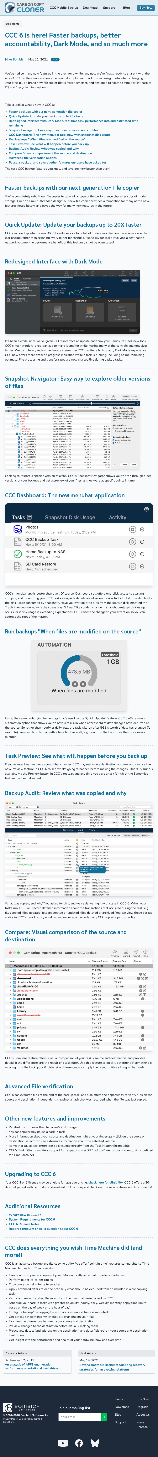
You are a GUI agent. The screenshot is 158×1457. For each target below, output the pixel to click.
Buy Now (142, 1399)
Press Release (142, 1424)
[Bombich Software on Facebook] (79, 1443)
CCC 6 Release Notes (24, 1224)
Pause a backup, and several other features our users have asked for (57, 162)
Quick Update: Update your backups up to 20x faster (47, 116)
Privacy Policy (10, 1418)
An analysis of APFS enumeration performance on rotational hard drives (32, 1366)
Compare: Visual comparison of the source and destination (50, 153)
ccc (55, 59)
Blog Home (12, 24)
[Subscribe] (104, 1417)
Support (120, 1422)
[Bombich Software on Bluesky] (95, 1443)
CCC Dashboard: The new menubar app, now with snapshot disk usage (60, 135)
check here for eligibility (105, 1182)
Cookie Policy (26, 1418)
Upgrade (142, 1407)
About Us (143, 1415)
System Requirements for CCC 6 (32, 1219)
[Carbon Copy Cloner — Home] (24, 7)
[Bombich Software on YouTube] (63, 1443)
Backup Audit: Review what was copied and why (44, 149)
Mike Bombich (15, 59)
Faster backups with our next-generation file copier (45, 112)
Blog (118, 1415)
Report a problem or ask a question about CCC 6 (43, 1229)
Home (119, 1399)
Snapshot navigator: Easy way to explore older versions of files (53, 130)
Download (122, 1407)
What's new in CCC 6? (25, 1215)
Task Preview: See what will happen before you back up (49, 144)
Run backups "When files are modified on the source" (47, 139)
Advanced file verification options (33, 158)
